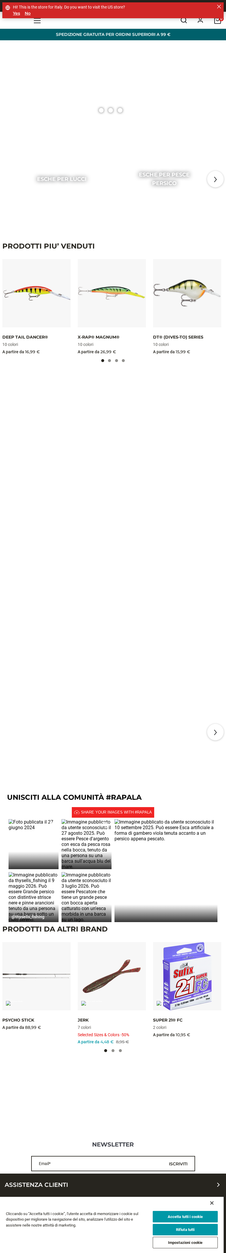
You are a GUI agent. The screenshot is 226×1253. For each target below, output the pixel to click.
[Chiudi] (212, 1203)
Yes (16, 13)
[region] (112, 1225)
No (28, 13)
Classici (166, 732)
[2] (120, 110)
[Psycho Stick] (36, 976)
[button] (33, 844)
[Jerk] (112, 976)
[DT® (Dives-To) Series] (187, 293)
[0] (101, 110)
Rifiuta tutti (185, 1229)
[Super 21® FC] (187, 976)
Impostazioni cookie (185, 1242)
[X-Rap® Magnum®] (112, 293)
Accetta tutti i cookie (185, 1216)
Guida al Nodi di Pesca (62, 732)
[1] (110, 110)
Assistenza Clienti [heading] (36, 1184)
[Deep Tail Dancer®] (36, 293)
